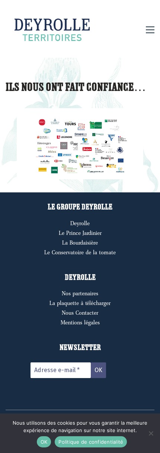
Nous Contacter (80, 312)
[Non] (150, 433)
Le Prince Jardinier (80, 233)
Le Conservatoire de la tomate (80, 252)
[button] (150, 30)
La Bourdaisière (80, 242)
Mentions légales (80, 322)
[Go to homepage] (52, 29)
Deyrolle (80, 223)
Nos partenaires (80, 293)
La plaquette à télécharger (80, 303)
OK (44, 442)
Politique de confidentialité (90, 442)
